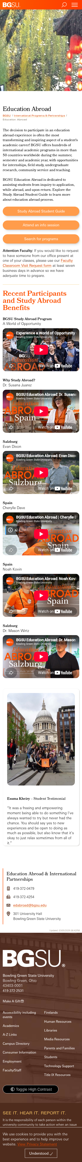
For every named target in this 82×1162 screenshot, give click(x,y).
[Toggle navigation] (74, 4)
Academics (11, 1026)
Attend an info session (41, 225)
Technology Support (59, 1066)
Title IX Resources (57, 1075)
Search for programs (41, 239)
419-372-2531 (13, 991)
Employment (12, 1061)
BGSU (7, 115)
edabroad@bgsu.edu (29, 905)
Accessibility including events (19, 1015)
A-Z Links (10, 1035)
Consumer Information (19, 1052)
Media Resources (57, 1039)
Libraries (50, 1030)
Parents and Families (59, 1048)
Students (50, 1057)
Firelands (51, 1013)
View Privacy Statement (37, 1144)
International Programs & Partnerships (39, 115)
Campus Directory (16, 1044)
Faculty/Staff (12, 1070)
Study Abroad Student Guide (41, 211)
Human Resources (57, 1022)
